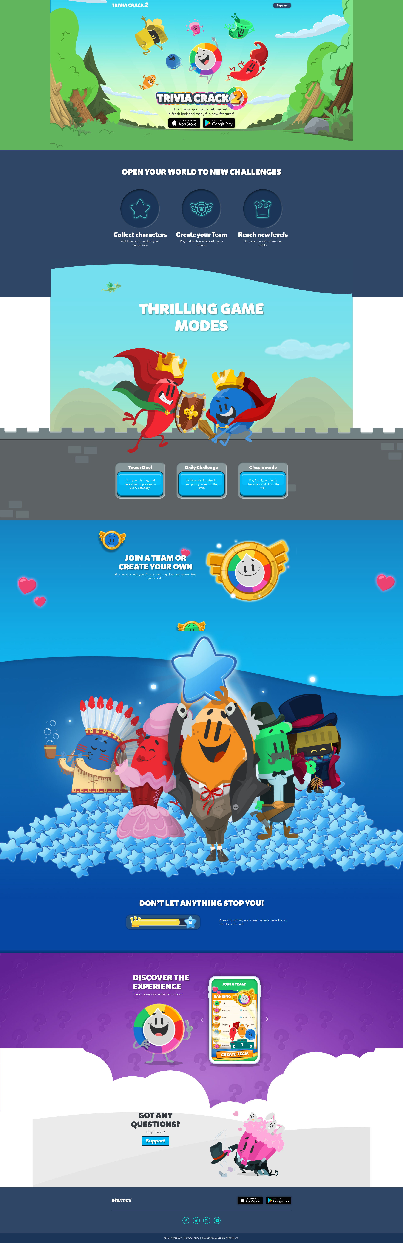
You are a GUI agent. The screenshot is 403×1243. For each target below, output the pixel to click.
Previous (202, 1019)
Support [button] (155, 1140)
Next (267, 1019)
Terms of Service (173, 1238)
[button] (282, 5)
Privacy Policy (191, 1238)
